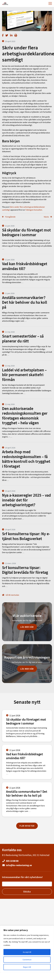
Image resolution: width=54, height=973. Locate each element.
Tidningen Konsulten (33, 210)
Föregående (10, 217)
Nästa (46, 217)
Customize (27, 959)
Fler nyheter (27, 825)
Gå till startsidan (12, 595)
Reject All (27, 967)
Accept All (27, 952)
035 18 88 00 (12, 860)
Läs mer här (27, 626)
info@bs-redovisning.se (19, 865)
